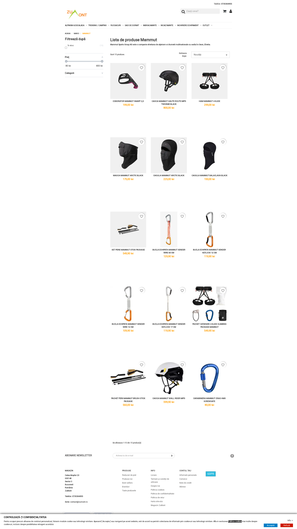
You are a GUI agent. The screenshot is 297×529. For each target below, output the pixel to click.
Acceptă (270, 525)
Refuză (287, 525)
